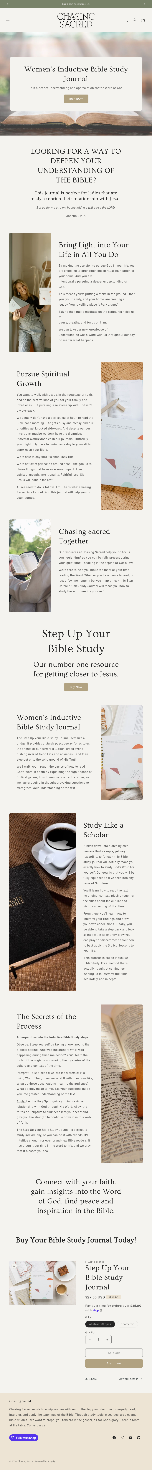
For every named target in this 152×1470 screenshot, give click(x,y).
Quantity (90, 1332)
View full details (128, 1378)
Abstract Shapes (102, 1324)
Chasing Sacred (26, 1461)
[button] (8, 20)
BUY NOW (76, 98)
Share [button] (93, 1378)
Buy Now (76, 687)
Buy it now (114, 1363)
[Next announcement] (145, 4)
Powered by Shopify (45, 1461)
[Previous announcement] (7, 4)
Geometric (129, 1324)
